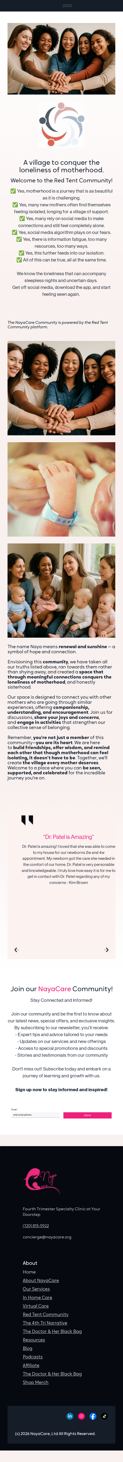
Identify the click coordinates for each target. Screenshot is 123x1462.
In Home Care (37, 1298)
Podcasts (33, 1357)
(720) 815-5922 (36, 1226)
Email (14, 1109)
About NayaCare (41, 1281)
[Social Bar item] (69, 1416)
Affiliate (31, 1365)
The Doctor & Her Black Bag (52, 1331)
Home (29, 1272)
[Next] (106, 949)
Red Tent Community (46, 1315)
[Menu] (67, 5)
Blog (27, 1348)
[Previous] (17, 949)
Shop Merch (36, 1382)
